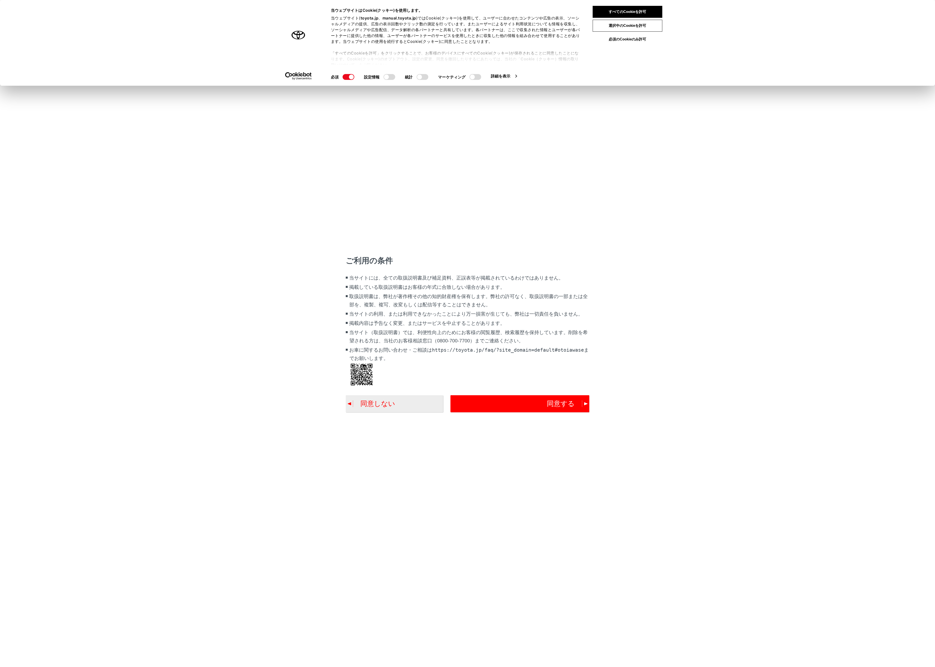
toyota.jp (370, 18)
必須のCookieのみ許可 (627, 39)
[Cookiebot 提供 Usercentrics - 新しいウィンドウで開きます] (298, 76)
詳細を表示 (501, 76)
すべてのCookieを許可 (627, 11)
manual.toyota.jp (399, 18)
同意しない (377, 403)
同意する (561, 403)
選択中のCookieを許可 (627, 25)
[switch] (389, 77)
